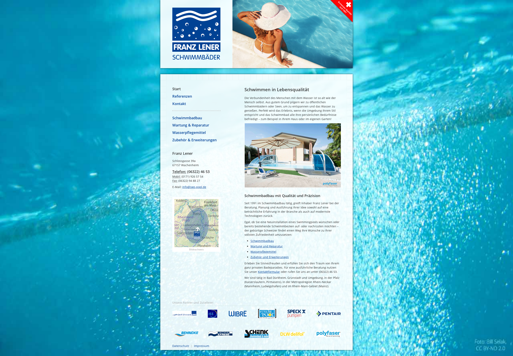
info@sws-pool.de (194, 187)
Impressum (201, 346)
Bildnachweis (196, 249)
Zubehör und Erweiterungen (269, 257)
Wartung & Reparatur (190, 125)
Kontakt (179, 103)
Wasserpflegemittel (263, 252)
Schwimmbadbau (262, 241)
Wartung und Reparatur (266, 246)
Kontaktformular (269, 272)
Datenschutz (180, 346)
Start (176, 88)
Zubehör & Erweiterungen (194, 140)
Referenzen (182, 96)
